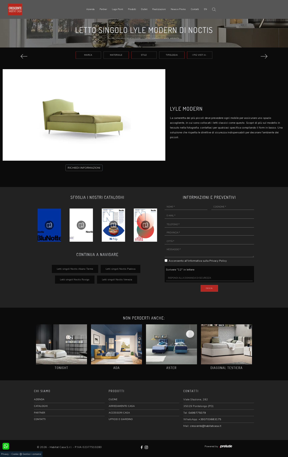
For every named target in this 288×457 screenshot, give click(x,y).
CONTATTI (40, 419)
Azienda (90, 9)
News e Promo (178, 9)
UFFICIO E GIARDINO (121, 419)
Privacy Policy (218, 261)
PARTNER (39, 412)
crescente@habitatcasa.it (205, 426)
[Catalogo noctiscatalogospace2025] (49, 225)
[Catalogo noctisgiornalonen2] (113, 225)
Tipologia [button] (172, 55)
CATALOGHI (41, 406)
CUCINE (113, 399)
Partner (103, 9)
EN (205, 9)
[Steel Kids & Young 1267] (264, 56)
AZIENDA (39, 399)
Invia (209, 288)
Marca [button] (88, 55)
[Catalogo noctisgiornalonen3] (145, 225)
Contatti (195, 9)
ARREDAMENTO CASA (122, 406)
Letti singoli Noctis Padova (121, 268)
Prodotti (132, 9)
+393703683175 (209, 419)
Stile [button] (144, 55)
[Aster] (24, 56)
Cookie (15, 454)
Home (112, 38)
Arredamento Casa (129, 38)
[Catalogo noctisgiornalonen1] (81, 225)
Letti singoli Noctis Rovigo (75, 279)
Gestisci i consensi (32, 454)
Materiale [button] (116, 55)
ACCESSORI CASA (119, 412)
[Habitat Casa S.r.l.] (15, 9)
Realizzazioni (159, 9)
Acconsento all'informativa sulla (198, 261)
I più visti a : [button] (199, 55)
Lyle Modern (171, 38)
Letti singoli (152, 38)
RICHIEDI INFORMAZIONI (84, 168)
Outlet (144, 9)
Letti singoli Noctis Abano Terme (75, 268)
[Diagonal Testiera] (226, 344)
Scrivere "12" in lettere (180, 270)
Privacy (5, 454)
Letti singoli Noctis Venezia (117, 279)
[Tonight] (61, 344)
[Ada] (116, 344)
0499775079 (197, 413)
